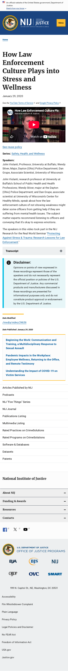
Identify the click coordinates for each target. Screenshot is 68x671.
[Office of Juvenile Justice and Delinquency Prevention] (13, 576)
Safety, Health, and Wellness (28, 153)
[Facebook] (6, 530)
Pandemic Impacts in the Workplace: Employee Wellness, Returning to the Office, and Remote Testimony (33, 359)
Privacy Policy (9, 619)
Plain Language (10, 611)
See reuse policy (12, 147)
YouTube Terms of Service (21, 102)
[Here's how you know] (34, 5)
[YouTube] (26, 530)
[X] (16, 530)
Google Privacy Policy (49, 102)
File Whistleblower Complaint (17, 604)
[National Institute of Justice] (55, 563)
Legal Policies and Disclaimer (17, 627)
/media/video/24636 (14, 322)
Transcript (12, 251)
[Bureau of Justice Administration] (13, 563)
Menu (61, 23)
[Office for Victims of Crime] (34, 576)
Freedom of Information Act (16, 642)
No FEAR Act (9, 634)
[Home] (35, 23)
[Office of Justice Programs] (10, 23)
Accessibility (8, 596)
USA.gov (6, 649)
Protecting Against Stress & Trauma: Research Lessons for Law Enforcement (34, 238)
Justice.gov (8, 657)
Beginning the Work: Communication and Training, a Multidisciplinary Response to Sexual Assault (31, 344)
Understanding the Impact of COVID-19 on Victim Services (32, 373)
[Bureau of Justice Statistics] (34, 565)
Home (5, 39)
